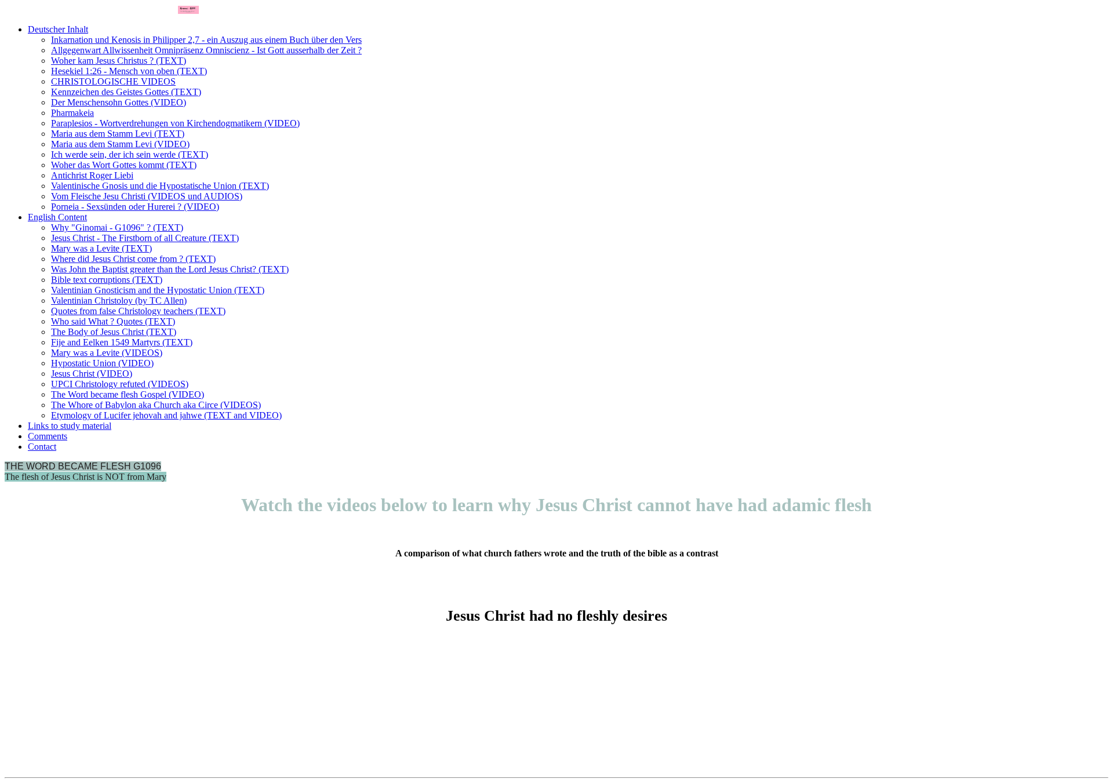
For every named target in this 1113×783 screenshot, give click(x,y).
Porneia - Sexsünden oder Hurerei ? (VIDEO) (135, 207)
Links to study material (69, 426)
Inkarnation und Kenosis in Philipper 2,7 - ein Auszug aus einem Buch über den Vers (206, 40)
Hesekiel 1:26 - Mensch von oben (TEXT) (129, 71)
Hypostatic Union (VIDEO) (102, 363)
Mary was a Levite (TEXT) (101, 248)
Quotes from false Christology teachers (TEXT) (138, 311)
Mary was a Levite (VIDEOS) (106, 353)
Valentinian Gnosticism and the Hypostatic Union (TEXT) (157, 290)
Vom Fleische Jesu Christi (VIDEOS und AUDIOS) (146, 196)
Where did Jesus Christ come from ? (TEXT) (133, 259)
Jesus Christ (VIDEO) (91, 373)
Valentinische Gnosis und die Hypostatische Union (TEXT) (160, 186)
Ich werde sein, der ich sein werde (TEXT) (129, 154)
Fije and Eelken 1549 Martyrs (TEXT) (121, 342)
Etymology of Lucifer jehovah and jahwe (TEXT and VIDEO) (166, 415)
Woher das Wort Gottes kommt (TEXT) (124, 165)
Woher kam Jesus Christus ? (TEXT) (118, 60)
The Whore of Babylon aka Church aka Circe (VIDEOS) (156, 405)
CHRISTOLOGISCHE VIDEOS (113, 81)
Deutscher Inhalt (58, 29)
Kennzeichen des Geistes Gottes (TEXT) (126, 92)
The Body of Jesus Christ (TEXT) (113, 332)
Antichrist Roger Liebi (92, 175)
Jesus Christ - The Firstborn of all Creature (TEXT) (145, 238)
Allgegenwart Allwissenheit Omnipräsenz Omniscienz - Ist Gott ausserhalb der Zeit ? (206, 50)
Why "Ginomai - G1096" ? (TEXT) (117, 227)
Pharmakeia (72, 113)
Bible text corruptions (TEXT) (106, 280)
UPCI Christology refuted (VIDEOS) (119, 384)
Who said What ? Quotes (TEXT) (113, 321)
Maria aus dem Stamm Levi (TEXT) (117, 134)
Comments (47, 436)
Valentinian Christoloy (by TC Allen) (119, 300)
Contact (42, 446)
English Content (57, 217)
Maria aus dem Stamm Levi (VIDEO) (120, 144)
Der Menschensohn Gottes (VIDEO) (118, 102)
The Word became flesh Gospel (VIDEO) (127, 394)
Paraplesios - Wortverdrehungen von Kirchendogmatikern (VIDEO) (175, 123)
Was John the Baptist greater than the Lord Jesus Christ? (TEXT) (170, 269)
